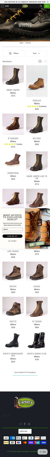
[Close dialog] (48, 210)
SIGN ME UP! (12, 236)
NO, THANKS (12, 241)
